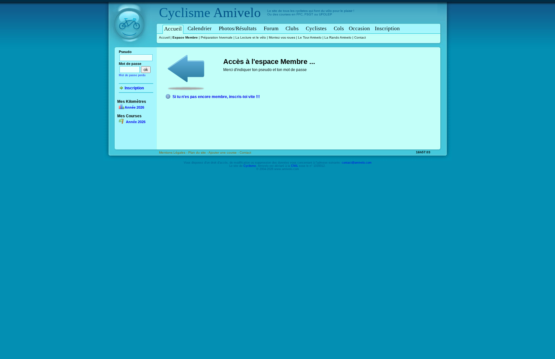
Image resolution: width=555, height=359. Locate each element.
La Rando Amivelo (337, 37)
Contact (360, 37)
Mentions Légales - (173, 152)
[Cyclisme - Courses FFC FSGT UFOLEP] (131, 48)
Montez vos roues (282, 37)
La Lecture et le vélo (250, 37)
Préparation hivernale (217, 37)
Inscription (387, 28)
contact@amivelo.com (357, 162)
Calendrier (200, 28)
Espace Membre (185, 37)
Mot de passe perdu (132, 75)
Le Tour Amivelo (310, 37)
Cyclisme (184, 12)
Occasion (359, 28)
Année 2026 (134, 107)
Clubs (292, 28)
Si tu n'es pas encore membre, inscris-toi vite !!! (216, 96)
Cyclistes (316, 28)
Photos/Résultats (238, 28)
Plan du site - (198, 152)
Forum (271, 28)
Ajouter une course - (224, 152)
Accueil (173, 29)
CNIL (294, 165)
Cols (339, 28)
